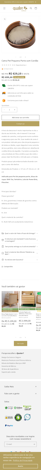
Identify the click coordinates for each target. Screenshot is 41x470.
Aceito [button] (20, 466)
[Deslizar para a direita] (25, 57)
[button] (4, 8)
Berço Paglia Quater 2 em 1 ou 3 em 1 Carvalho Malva (9, 315)
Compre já (20, 124)
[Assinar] (34, 444)
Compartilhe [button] (8, 267)
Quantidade (5, 105)
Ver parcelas (19, 77)
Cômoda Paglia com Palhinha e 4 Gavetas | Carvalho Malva (25, 313)
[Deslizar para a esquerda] (15, 57)
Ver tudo (20, 343)
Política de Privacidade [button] (22, 460)
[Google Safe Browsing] (18, 408)
